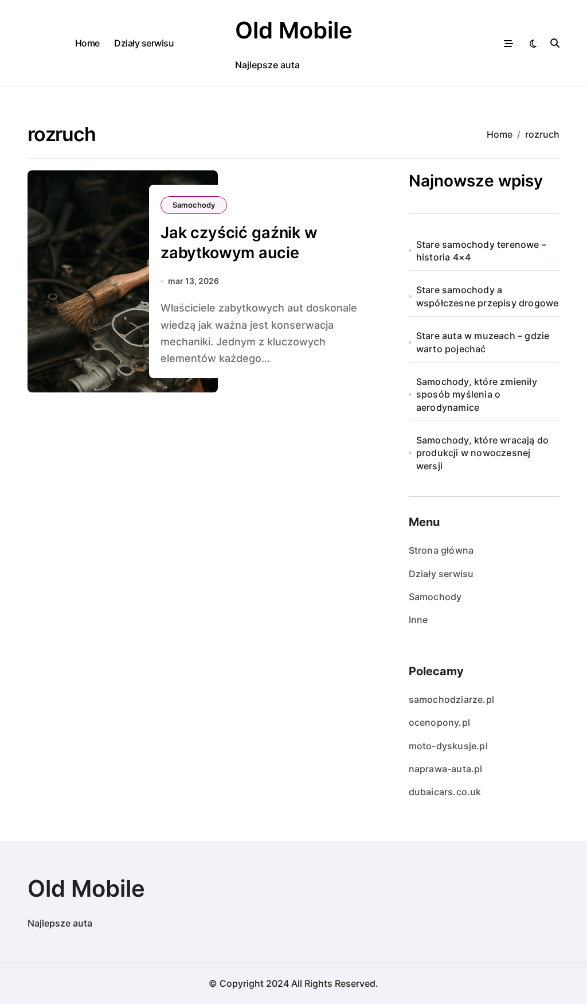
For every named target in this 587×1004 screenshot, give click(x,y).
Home (87, 43)
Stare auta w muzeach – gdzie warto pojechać (483, 342)
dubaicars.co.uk (445, 791)
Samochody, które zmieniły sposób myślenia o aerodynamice (476, 394)
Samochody (194, 204)
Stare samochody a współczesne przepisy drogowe (487, 296)
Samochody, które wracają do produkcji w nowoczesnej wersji (482, 453)
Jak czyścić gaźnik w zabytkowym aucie (239, 242)
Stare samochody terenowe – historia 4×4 (481, 251)
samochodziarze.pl (451, 699)
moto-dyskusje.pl (448, 746)
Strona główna (441, 550)
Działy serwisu (144, 43)
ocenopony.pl (439, 722)
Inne (418, 619)
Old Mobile (294, 30)
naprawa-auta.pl (446, 769)
